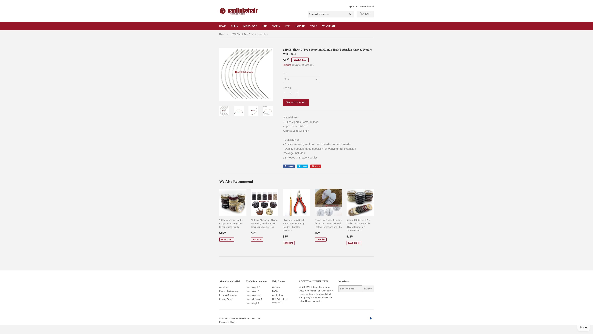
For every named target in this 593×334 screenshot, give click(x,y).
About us (223, 287)
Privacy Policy (226, 299)
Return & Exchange (228, 295)
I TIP (287, 26)
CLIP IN (234, 26)
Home (222, 26)
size (285, 73)
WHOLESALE (328, 26)
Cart (368, 14)
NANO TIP (300, 26)
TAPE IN (276, 26)
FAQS (275, 291)
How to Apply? (253, 287)
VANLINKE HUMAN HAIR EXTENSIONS (243, 318)
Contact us (277, 295)
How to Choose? (254, 295)
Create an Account (366, 7)
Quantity (287, 87)
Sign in (351, 7)
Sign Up (368, 289)
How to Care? (252, 291)
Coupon (276, 287)
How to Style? (252, 303)
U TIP (264, 26)
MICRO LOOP (250, 26)
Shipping (287, 65)
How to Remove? (254, 299)
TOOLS (313, 26)
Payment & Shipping (229, 291)
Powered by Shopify (228, 322)
